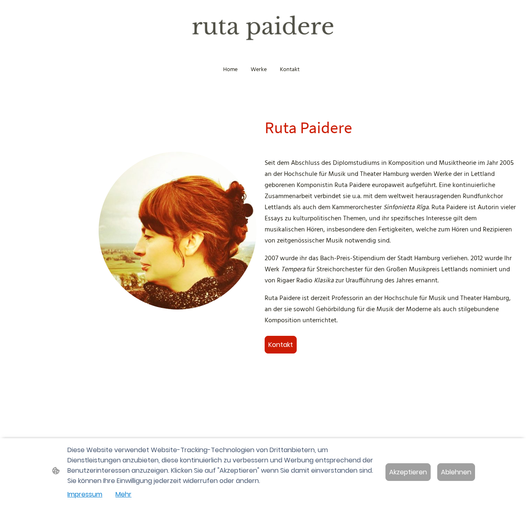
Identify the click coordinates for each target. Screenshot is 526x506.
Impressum (84, 494)
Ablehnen (456, 472)
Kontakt (280, 344)
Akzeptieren (408, 472)
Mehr (123, 494)
